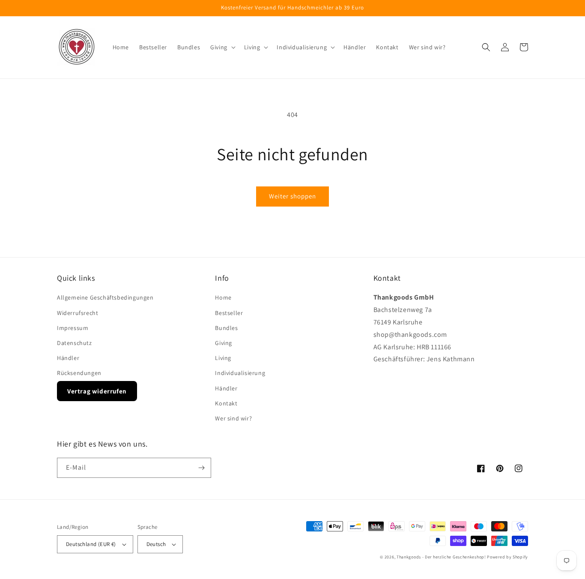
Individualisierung (240, 373)
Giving (223, 343)
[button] (222, 47)
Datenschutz (74, 343)
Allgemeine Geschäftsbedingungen (105, 297)
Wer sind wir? (233, 418)
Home (223, 297)
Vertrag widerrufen (97, 391)
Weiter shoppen (292, 196)
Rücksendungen (79, 373)
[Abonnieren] (201, 468)
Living (223, 358)
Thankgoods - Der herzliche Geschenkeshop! (441, 557)
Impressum (72, 328)
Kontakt (226, 403)
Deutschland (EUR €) (91, 544)
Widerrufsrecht (77, 313)
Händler (68, 358)
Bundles (226, 328)
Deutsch (156, 544)
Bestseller (229, 313)
